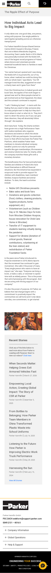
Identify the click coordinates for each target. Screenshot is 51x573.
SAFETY (14, 565)
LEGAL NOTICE (37, 565)
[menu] (3, 3)
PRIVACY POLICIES (24, 565)
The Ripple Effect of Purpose (22, 12)
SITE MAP (6, 565)
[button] (43, 565)
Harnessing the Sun (20, 468)
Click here (27, 355)
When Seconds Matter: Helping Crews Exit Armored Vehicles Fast (22, 367)
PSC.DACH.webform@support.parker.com (22, 519)
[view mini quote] (45, 4)
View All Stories (15, 480)
